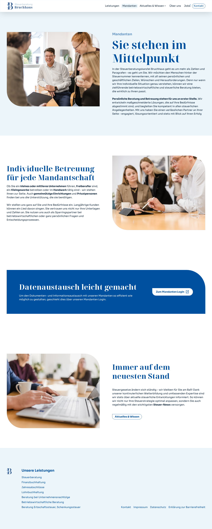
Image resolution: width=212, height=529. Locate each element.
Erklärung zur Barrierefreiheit (187, 507)
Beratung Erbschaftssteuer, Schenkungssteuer (51, 507)
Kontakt (126, 507)
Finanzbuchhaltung (33, 482)
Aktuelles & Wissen (127, 416)
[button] (153, 6)
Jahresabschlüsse (33, 487)
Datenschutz (158, 507)
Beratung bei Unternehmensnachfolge (46, 497)
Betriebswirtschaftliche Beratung (43, 502)
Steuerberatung (32, 477)
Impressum (140, 507)
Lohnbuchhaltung (33, 492)
